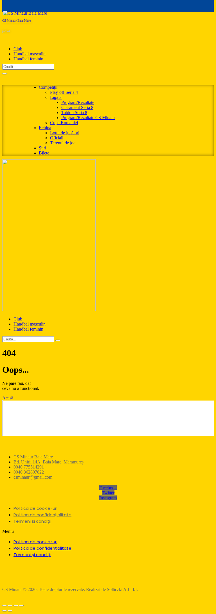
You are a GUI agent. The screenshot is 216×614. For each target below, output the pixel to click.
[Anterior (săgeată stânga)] (4, 610)
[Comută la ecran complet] (16, 605)
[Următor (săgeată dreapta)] (10, 610)
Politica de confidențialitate (42, 515)
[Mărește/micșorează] (21, 605)
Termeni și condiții (32, 521)
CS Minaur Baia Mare (16, 20)
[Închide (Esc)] (4, 605)
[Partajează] (10, 605)
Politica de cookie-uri (35, 508)
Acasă (7, 397)
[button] (108, 531)
